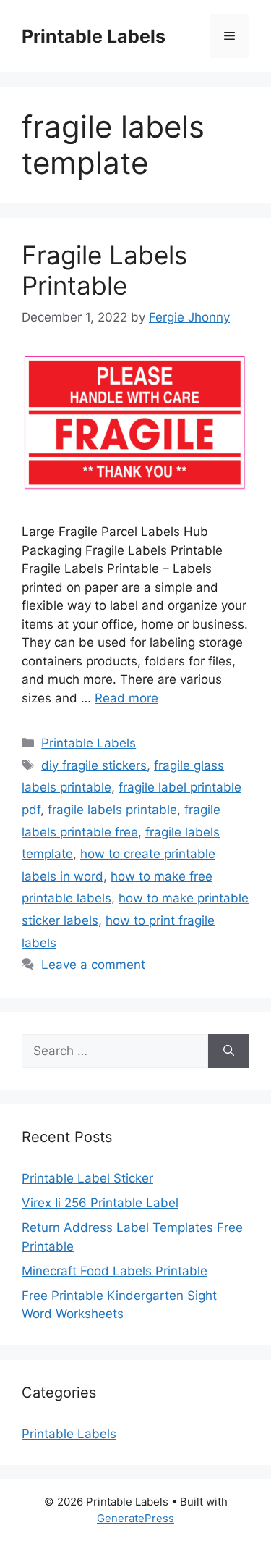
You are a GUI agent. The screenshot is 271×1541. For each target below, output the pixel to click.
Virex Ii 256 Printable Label (100, 1203)
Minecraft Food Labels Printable (114, 1271)
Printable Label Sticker (87, 1178)
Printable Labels (93, 36)
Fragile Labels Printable (104, 270)
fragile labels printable (112, 809)
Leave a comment (93, 964)
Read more (126, 698)
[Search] (228, 1051)
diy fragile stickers (94, 765)
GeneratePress (135, 1518)
